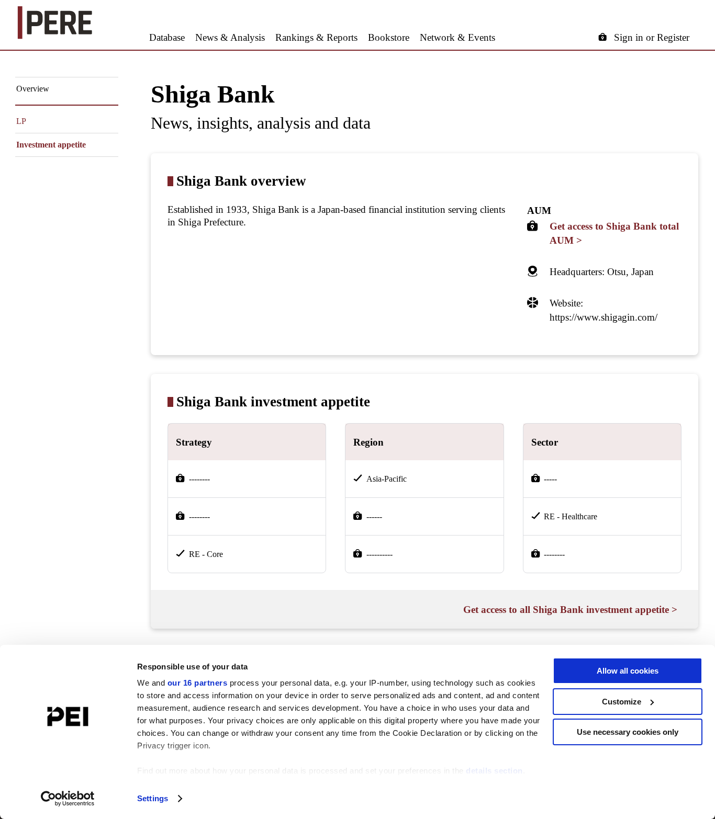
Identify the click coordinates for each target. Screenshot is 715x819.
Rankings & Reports (316, 37)
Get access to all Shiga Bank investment (570, 609)
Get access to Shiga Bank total (614, 233)
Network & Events (457, 37)
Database (167, 37)
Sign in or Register (651, 37)
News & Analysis (230, 37)
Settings (152, 798)
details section (494, 770)
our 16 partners (197, 682)
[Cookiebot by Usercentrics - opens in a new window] (68, 798)
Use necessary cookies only (627, 731)
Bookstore (388, 37)
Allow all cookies (627, 670)
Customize (621, 701)
